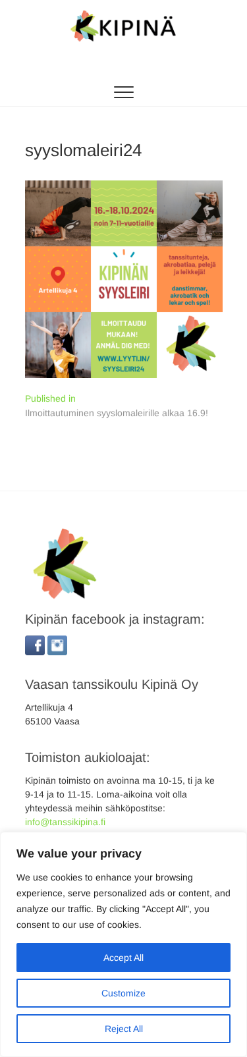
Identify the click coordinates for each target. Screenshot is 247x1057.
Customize (123, 993)
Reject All (124, 1028)
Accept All (123, 957)
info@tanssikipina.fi (65, 822)
